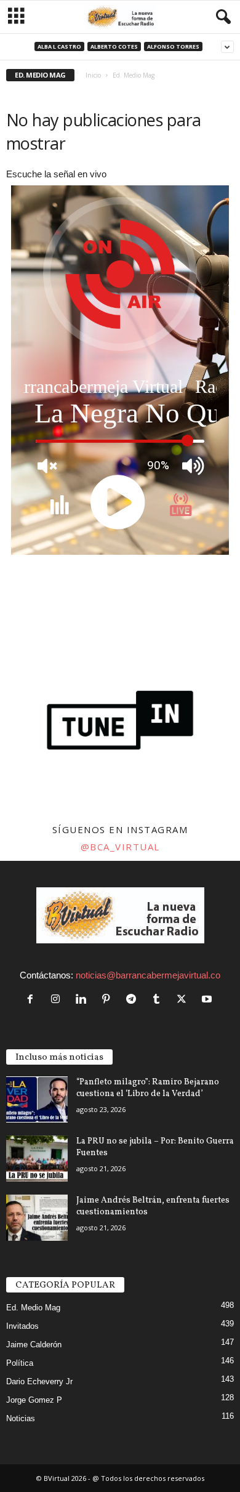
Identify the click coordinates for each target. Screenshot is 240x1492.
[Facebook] (33, 999)
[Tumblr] (159, 999)
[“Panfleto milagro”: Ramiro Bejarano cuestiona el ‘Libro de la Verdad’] (37, 1099)
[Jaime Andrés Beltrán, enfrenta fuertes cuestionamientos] (37, 1218)
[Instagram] (58, 999)
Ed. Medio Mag (33, 1307)
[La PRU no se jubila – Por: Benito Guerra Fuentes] (37, 1158)
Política (19, 1363)
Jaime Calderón (34, 1344)
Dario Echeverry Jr (39, 1381)
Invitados (22, 1326)
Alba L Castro (59, 46)
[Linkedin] (83, 999)
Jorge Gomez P (34, 1400)
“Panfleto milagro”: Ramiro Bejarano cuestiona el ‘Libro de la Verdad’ (147, 1088)
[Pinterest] (108, 999)
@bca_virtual (120, 847)
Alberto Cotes (114, 46)
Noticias (20, 1418)
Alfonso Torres (173, 46)
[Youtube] (208, 999)
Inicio (93, 75)
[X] (184, 999)
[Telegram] (133, 999)
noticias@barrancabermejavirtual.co (148, 975)
